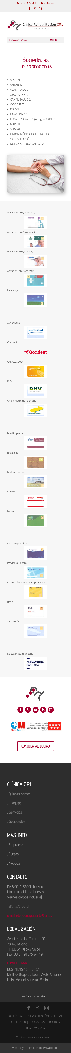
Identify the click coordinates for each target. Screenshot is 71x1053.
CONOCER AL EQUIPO (35, 746)
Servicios (15, 812)
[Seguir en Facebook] (20, 710)
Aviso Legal (18, 1048)
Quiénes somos (20, 793)
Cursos (14, 854)
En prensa (16, 844)
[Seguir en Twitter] (28, 710)
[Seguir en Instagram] (51, 710)
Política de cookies (33, 996)
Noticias (14, 863)
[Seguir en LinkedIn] (43, 710)
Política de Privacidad (43, 1048)
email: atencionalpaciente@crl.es (29, 915)
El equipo (15, 803)
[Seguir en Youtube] (36, 710)
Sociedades (17, 821)
